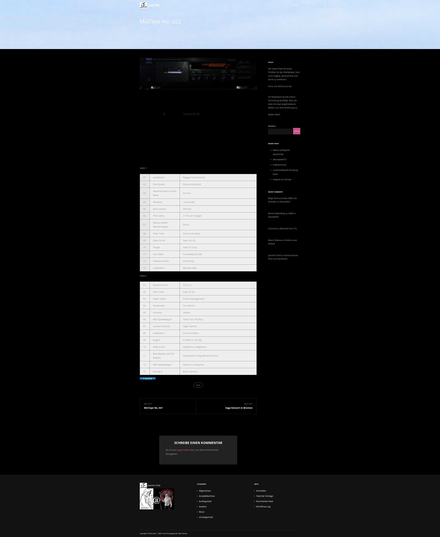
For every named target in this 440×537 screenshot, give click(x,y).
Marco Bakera (274, 240)
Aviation (203, 506)
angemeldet (183, 449)
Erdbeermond (279, 164)
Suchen (272, 126)
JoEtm (154, 5)
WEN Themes (182, 533)
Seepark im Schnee (282, 179)
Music (198, 385)
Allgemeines (205, 490)
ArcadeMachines (207, 496)
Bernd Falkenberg (276, 213)
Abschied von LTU (288, 228)
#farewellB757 (280, 159)
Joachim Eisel (274, 255)
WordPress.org (263, 506)
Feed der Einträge (264, 496)
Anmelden (261, 490)
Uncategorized (206, 517)
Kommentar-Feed (264, 501)
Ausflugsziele (205, 501)
